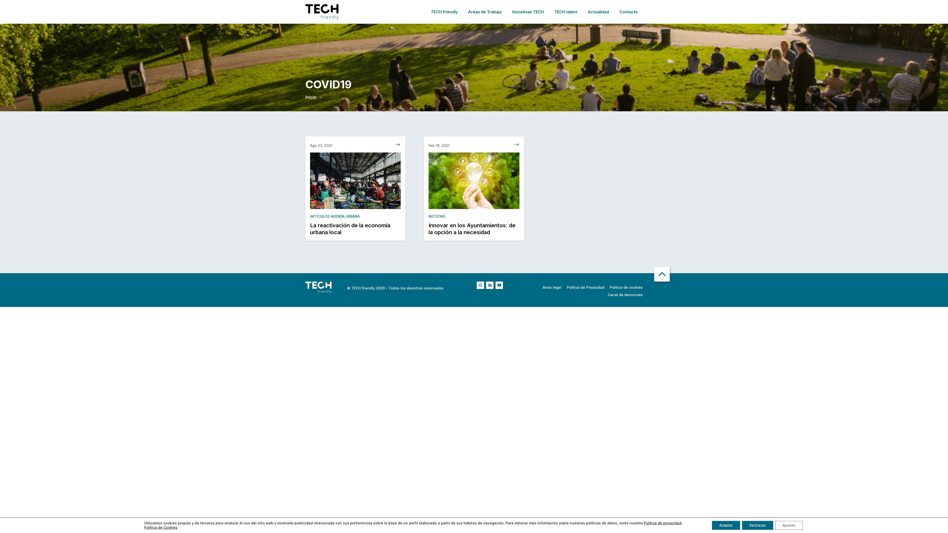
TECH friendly (444, 11)
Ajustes (789, 525)
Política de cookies (626, 287)
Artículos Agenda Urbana (335, 216)
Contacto (628, 11)
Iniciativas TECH (528, 11)
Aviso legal (552, 287)
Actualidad (598, 11)
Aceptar (726, 525)
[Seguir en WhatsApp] (480, 285)
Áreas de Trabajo (485, 11)
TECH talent (565, 11)
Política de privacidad (662, 523)
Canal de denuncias (625, 295)
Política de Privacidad (585, 287)
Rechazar (758, 525)
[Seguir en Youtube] (499, 285)
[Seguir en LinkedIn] (490, 285)
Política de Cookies (161, 527)
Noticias (437, 216)
